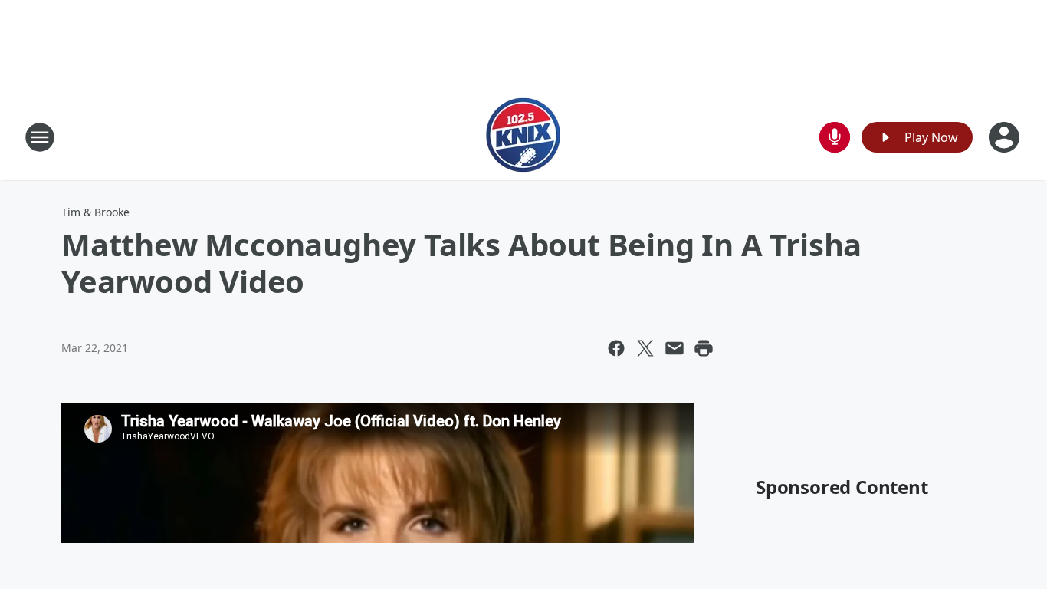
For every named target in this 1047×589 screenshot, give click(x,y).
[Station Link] (523, 137)
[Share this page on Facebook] (616, 348)
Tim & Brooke (95, 212)
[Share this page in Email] (674, 348)
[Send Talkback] (834, 137)
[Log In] (1005, 137)
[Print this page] (703, 348)
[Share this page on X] (645, 348)
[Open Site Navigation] (40, 137)
